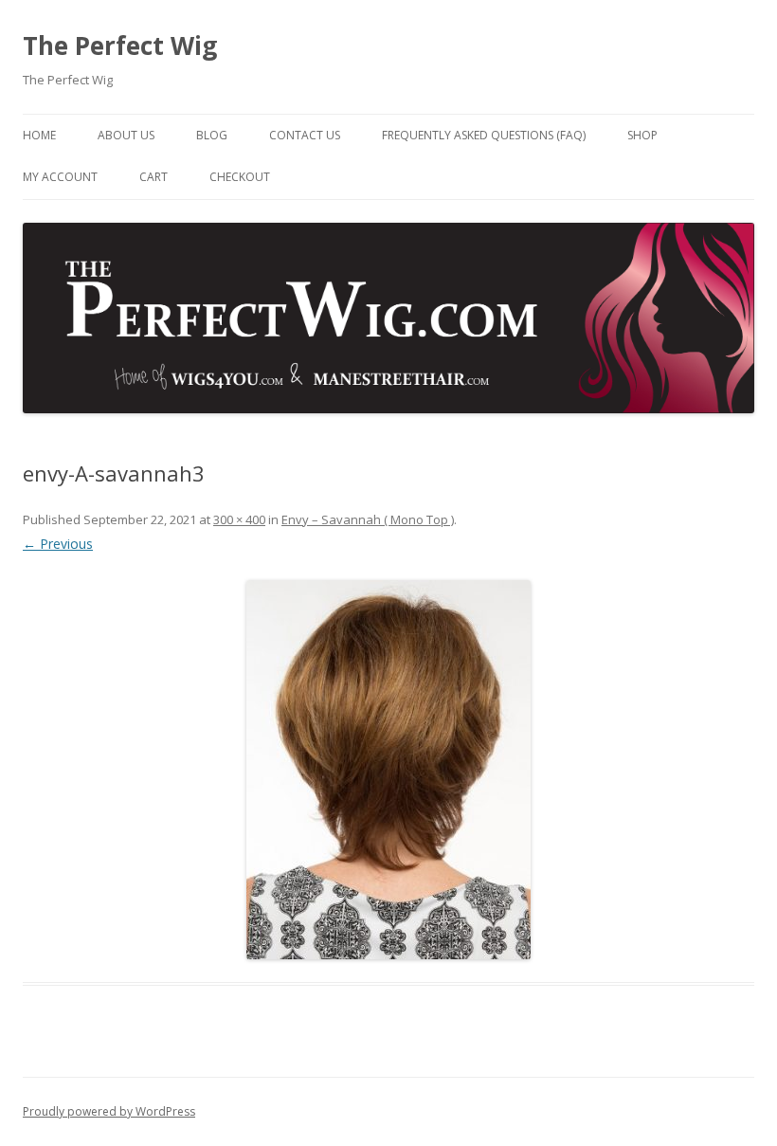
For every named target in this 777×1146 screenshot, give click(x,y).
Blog (211, 135)
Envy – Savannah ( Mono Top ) (367, 519)
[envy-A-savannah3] (388, 769)
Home (39, 135)
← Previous (58, 544)
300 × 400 (239, 519)
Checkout (239, 177)
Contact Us (304, 135)
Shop (642, 135)
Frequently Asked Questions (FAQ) (484, 135)
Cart (153, 177)
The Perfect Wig (120, 45)
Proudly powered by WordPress (109, 1111)
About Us (126, 135)
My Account (60, 177)
